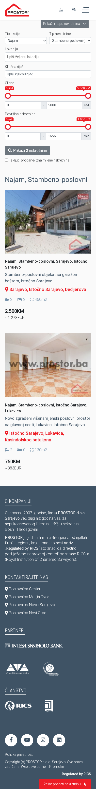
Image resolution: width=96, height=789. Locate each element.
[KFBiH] (49, 706)
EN (74, 9)
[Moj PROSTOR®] (61, 10)
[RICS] (18, 706)
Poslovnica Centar (24, 589)
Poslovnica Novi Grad (27, 613)
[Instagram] (43, 740)
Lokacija (11, 49)
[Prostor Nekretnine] (17, 10)
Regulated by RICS (76, 774)
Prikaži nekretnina (29, 150)
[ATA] (17, 669)
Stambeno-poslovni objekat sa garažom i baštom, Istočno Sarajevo (42, 277)
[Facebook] (11, 740)
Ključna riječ (14, 67)
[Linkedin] (59, 740)
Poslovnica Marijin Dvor (28, 597)
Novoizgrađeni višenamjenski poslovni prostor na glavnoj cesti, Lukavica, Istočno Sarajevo (47, 421)
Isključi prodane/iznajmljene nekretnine (39, 160)
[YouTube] (27, 740)
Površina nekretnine (20, 114)
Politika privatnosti (19, 755)
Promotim (57, 767)
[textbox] (50, 56)
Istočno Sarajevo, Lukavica (35, 433)
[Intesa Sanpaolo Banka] (34, 646)
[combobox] (48, 57)
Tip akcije (12, 34)
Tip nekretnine (60, 34)
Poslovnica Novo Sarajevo (31, 604)
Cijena (9, 83)
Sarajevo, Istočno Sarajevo (35, 289)
